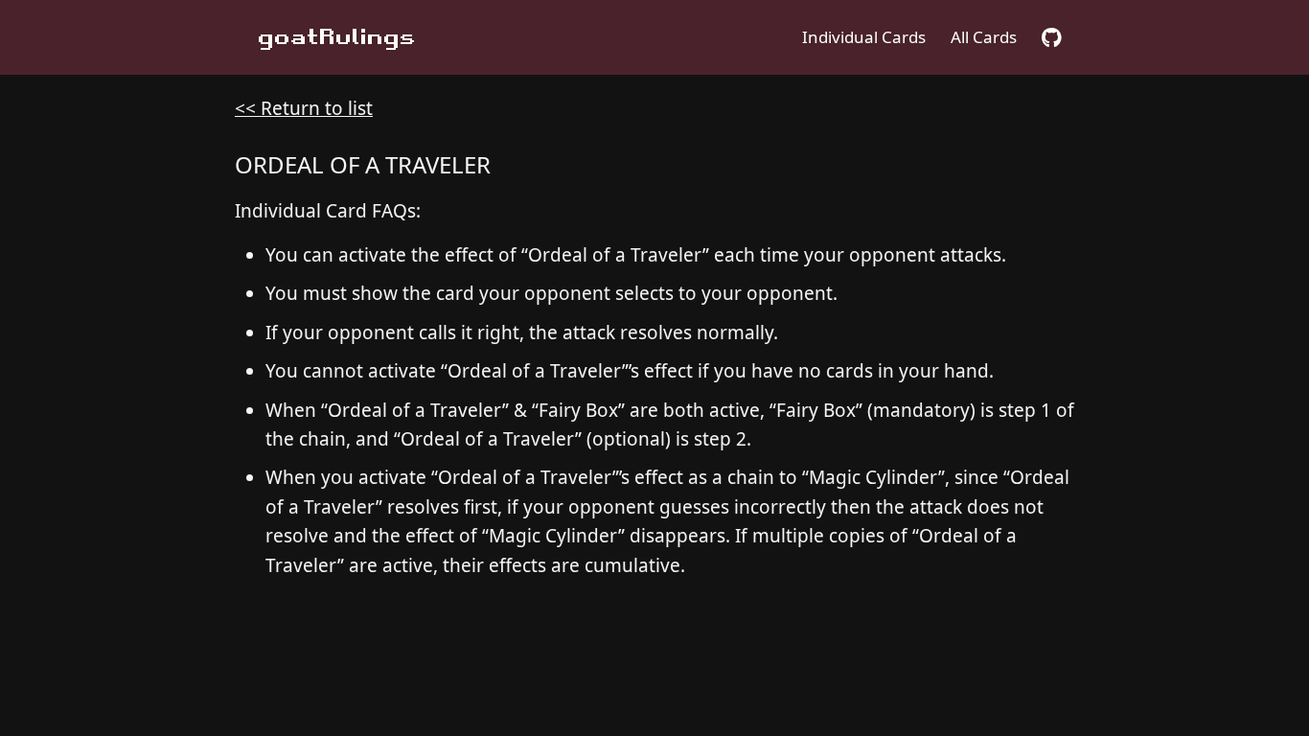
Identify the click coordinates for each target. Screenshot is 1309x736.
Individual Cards (864, 37)
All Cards (984, 37)
